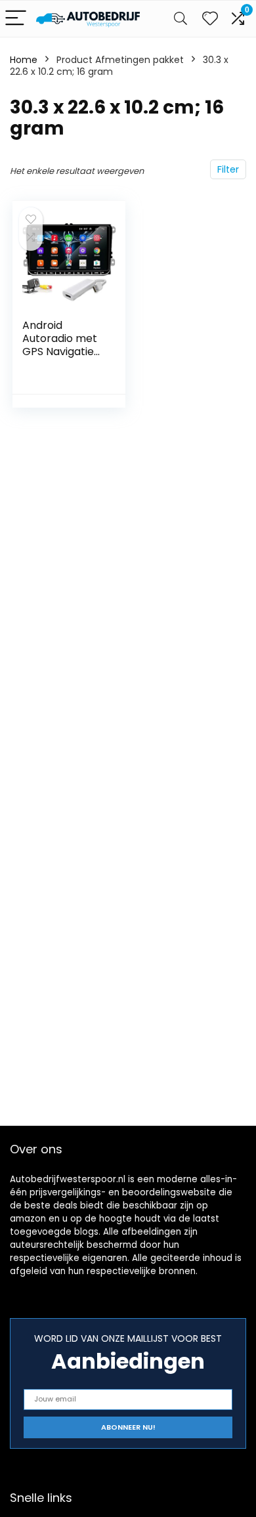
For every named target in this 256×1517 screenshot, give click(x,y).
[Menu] (16, 18)
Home (23, 59)
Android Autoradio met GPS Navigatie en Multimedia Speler (59, 351)
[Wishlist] (210, 19)
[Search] (180, 18)
